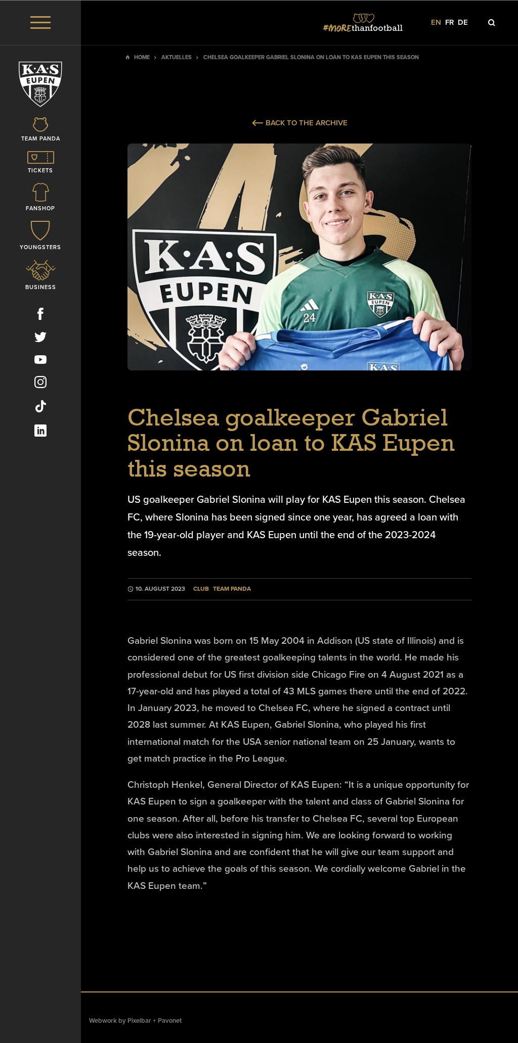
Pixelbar (139, 1021)
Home (142, 57)
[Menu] (40, 22)
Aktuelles (176, 57)
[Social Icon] (40, 316)
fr (449, 22)
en (436, 22)
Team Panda (232, 589)
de (463, 22)
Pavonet (170, 1021)
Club (201, 589)
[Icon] (492, 23)
